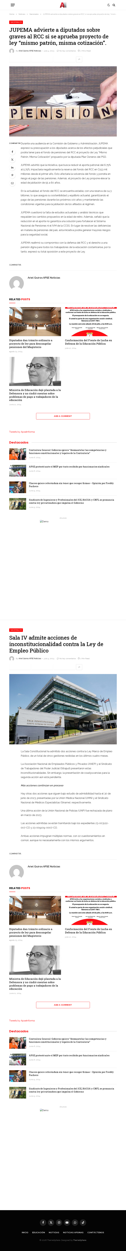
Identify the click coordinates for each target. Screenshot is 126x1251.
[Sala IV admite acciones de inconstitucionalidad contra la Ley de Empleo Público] (63, 709)
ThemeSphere (79, 1240)
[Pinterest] (12, 175)
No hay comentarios (67, 51)
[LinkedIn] (12, 167)
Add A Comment (63, 416)
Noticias (54, 1232)
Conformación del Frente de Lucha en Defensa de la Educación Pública (88, 342)
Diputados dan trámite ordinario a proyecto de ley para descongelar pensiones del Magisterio (30, 344)
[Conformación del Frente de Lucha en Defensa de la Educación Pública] (91, 321)
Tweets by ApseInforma (22, 431)
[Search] (113, 5)
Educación (38, 1232)
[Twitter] (12, 159)
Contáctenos (95, 1232)
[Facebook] (12, 152)
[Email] (12, 183)
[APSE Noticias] (63, 5)
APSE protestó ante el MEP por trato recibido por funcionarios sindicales (69, 466)
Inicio (25, 1232)
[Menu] (13, 5)
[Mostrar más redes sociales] (79, 59)
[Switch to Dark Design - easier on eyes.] (109, 5)
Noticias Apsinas (73, 1232)
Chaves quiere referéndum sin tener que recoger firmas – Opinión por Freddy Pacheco (71, 485)
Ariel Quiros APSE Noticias (30, 51)
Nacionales (16, 22)
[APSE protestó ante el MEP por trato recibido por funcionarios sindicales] (17, 471)
